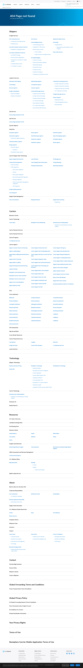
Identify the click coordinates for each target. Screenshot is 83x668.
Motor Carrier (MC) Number (59, 277)
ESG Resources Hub (35, 494)
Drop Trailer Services (58, 52)
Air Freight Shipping (35, 57)
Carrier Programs (13, 237)
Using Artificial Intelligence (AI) (39, 539)
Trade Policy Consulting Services (60, 81)
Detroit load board (57, 307)
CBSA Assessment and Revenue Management (21, 452)
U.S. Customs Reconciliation (39, 105)
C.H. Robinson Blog (14, 459)
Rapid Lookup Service (15, 473)
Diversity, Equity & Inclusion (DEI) (16, 499)
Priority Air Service (37, 69)
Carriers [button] (21, 4)
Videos (54, 436)
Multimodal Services (59, 99)
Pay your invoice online (22, 658)
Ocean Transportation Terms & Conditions (20, 589)
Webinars (33, 436)
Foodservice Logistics (36, 139)
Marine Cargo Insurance (38, 49)
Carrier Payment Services (16, 230)
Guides (32, 433)
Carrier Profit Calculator (36, 345)
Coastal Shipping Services (38, 44)
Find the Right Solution (15, 564)
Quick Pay (55, 342)
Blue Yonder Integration (18, 169)
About (12, 483)
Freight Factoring (13, 345)
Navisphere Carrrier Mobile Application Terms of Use (31, 642)
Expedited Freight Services (59, 39)
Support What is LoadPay (15, 262)
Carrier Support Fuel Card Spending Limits (40, 251)
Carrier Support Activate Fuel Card (39, 248)
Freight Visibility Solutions (15, 189)
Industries (12, 129)
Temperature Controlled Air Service (40, 74)
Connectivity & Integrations (15, 162)
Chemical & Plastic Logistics (15, 141)
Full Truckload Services (14, 39)
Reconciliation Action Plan (16, 502)
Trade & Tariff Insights (39, 469)
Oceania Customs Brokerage (39, 98)
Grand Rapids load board (36, 310)
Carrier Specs (12, 222)
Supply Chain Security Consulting (62, 88)
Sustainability (56, 494)
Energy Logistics (13, 144)
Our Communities (13, 494)
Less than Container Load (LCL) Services (18, 47)
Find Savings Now (14, 426)
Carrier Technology (14, 219)
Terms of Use (15, 632)
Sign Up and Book (14, 331)
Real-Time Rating (14, 164)
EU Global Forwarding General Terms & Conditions (22, 602)
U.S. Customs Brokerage (38, 100)
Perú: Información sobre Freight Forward (20, 606)
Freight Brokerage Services (59, 94)
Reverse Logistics (13, 88)
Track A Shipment (14, 575)
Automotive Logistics (14, 136)
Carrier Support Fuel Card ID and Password (40, 262)
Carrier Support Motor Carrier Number (40, 270)
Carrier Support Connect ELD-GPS (38, 283)
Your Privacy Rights (17, 622)
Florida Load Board (13, 301)
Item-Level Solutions (14, 199)
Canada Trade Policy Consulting (61, 83)
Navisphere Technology (36, 365)
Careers (11, 531)
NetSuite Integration (17, 179)
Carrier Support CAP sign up (59, 248)
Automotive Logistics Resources (18, 138)
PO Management (57, 159)
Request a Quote (13, 571)
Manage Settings (65, 665)
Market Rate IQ (13, 405)
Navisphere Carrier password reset (17, 272)
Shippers (13, 31)
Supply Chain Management (16, 196)
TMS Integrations (15, 167)
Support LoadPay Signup (14, 251)
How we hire (34, 534)
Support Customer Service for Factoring (18, 248)
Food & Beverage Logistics (37, 136)
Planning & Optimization (37, 165)
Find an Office (13, 568)
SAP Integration (16, 186)
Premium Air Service (37, 67)
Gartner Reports (13, 125)
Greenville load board (58, 304)
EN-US (79, 1)
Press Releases (56, 512)
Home (4, 7)
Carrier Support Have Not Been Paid (61, 251)
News (32, 512)
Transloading (12, 84)
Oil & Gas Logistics (15, 147)
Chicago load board (35, 297)
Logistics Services (14, 78)
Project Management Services (61, 102)
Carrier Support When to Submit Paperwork (63, 261)
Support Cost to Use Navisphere (16, 282)
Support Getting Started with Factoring (18, 265)
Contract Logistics (35, 88)
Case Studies (12, 436)
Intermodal (55, 42)
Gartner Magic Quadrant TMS (39, 375)
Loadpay (33, 342)
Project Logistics (57, 97)
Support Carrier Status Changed (60, 267)
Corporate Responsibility (16, 490)
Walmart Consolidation (16, 96)
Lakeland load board (35, 320)
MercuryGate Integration (18, 174)
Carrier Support (52, 660)
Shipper (34, 467)
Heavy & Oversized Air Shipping (39, 62)
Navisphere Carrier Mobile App (38, 222)
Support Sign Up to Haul (14, 285)
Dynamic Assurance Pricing (15, 365)
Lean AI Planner (34, 159)
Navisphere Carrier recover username (17, 275)
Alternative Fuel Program (15, 81)
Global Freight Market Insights (16, 447)
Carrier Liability (38, 52)
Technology (14, 358)
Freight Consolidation (14, 91)
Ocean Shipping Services (36, 42)
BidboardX (11, 297)
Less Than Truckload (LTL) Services (17, 52)
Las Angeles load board (14, 304)
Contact (12, 560)
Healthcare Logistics (36, 142)
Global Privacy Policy (18, 598)
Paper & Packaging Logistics (59, 136)
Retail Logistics (56, 142)
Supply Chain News (22, 657)
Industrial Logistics (57, 132)
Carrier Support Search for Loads (38, 277)
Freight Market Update (22, 655)
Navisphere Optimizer (37, 377)
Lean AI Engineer (13, 192)
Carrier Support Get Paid (36, 287)
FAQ (10, 290)
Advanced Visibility (37, 368)
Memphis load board (35, 307)
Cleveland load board (58, 297)
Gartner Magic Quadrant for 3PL (16, 114)
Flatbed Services (14, 43)
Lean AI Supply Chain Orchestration (39, 162)
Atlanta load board (13, 314)
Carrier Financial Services (16, 339)
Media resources (13, 516)
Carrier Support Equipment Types (38, 259)
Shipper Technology (14, 362)
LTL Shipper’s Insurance (16, 66)
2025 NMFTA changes (15, 55)
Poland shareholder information (17, 613)
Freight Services (13, 35)
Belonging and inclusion (60, 536)
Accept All (72, 665)
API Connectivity (13, 327)
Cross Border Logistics (36, 84)
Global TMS (11, 369)
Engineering (57, 202)
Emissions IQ (12, 402)
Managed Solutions (35, 199)
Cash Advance (12, 342)
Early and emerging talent (15, 547)
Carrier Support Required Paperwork (61, 254)
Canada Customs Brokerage (39, 93)
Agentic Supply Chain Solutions (16, 159)
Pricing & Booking (57, 162)
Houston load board (13, 324)
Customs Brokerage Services (37, 91)
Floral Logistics (34, 132)
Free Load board (13, 294)
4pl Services (12, 118)
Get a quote (63, 1)
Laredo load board (13, 317)
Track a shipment (57, 1)
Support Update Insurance (59, 270)
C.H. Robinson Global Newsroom (18, 509)
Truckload (36, 660)
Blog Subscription (13, 462)
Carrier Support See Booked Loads (39, 280)
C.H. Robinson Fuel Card (14, 240)
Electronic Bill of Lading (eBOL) (17, 57)
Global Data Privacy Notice (49, 664)
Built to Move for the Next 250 (17, 487)
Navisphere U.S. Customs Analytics (40, 382)
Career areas (12, 534)
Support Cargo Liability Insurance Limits (62, 264)
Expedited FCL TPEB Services (39, 47)
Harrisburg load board (58, 310)
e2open (14, 172)
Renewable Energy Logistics (17, 152)
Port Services (34, 39)
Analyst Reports (13, 433)
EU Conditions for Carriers (16, 610)
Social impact (57, 541)
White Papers (56, 433)
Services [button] (15, 4)
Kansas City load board (58, 301)
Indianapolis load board (36, 304)
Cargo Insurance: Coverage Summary (43, 54)
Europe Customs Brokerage (39, 96)
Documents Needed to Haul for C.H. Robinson (63, 284)
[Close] (80, 3)
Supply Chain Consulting (58, 199)
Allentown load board (36, 314)
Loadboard (55, 314)
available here (68, 4)
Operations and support (16, 539)
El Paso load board (35, 301)
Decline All (78, 665)
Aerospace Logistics (13, 132)
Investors (11, 527)
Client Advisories (35, 447)
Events (10, 440)
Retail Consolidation (15, 93)
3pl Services (12, 111)
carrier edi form (13, 349)
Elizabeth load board (14, 320)
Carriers (12, 211)
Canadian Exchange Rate (15, 422)
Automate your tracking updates (60, 222)
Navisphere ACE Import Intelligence (40, 370)
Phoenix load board (13, 307)
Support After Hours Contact (59, 280)
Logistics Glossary (13, 269)
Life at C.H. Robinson (58, 534)
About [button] (32, 4)
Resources (13, 415)
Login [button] (74, 1)
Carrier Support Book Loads (37, 273)
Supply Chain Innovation (15, 505)
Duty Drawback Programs (38, 103)
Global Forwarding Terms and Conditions (26, 584)
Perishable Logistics (57, 139)
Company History (14, 519)
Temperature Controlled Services (18, 41)
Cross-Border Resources (15, 335)
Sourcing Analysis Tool (38, 380)
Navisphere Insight (37, 384)
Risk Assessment (58, 104)
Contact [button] (38, 4)
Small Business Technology (59, 365)
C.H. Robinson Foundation (16, 496)
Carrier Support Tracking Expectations (62, 257)
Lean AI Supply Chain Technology (18, 156)
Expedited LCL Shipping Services (18, 49)
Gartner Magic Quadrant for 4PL (16, 121)
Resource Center (13, 430)
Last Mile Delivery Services (16, 63)
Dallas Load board (13, 310)
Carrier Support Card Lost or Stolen (61, 274)
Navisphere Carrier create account (17, 279)
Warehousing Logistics (36, 81)
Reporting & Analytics (58, 165)
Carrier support (13, 244)
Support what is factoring (15, 259)
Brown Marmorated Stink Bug (39, 107)
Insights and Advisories (15, 444)
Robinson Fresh (13, 523)
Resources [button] (27, 4)
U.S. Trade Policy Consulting (61, 90)
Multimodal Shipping (37, 64)
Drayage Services (58, 44)
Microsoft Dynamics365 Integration (20, 177)
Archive (11, 512)
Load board (69, 1)
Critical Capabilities (37, 373)
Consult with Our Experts (15, 455)
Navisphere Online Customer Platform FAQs (42, 387)
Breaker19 (15, 149)
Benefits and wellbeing (60, 539)
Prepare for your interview (38, 536)
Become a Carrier (13, 215)
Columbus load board (36, 317)
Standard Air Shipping (37, 72)
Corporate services (15, 536)
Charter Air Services (37, 60)
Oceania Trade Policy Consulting (62, 86)
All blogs (33, 462)
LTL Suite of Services (14, 419)
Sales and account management (18, 541)
